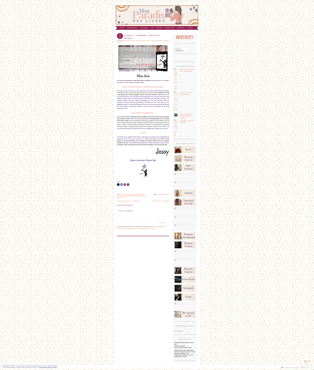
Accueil (122, 28)
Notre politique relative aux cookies (48, 367)
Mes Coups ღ (144, 28)
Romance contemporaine (153, 40)
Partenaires (181, 28)
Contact (190, 28)
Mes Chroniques (132, 28)
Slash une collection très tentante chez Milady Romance (186, 116)
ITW (152, 28)
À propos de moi (169, 28)
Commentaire (162, 222)
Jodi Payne (132, 194)
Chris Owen (125, 194)
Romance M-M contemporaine (138, 196)
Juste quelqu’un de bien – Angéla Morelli (128, 201)
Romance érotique (140, 40)
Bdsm (120, 194)
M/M (124, 40)
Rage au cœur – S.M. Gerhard (161, 201)
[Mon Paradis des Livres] (157, 25)
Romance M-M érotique (123, 196)
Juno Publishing (139, 194)
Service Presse (121, 197)
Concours (159, 28)
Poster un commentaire (162, 194)
